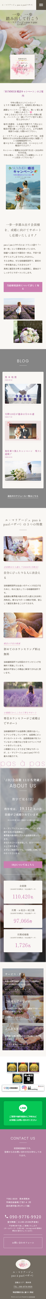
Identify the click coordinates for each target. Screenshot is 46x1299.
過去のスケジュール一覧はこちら (23, 496)
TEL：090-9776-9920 (23, 1286)
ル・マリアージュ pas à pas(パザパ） (18, 5)
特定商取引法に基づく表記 (23, 1292)
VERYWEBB (32, 1297)
